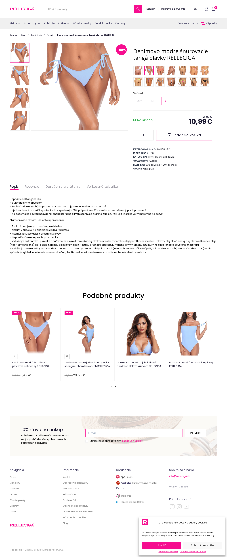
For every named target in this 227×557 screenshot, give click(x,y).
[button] (206, 9)
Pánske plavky (17, 500)
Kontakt (151, 8)
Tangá (50, 35)
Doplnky (14, 505)
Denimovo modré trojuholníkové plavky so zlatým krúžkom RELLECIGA (139, 364)
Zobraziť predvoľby (202, 545)
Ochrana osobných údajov (193, 551)
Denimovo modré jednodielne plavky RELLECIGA (191, 364)
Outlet (13, 511)
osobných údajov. (132, 441)
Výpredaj (211, 23)
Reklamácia (69, 494)
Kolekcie (14, 488)
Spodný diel (36, 35)
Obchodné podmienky (75, 505)
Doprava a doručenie (173, 8)
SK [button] (195, 8)
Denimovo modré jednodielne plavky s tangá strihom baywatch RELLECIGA (87, 364)
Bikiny (24, 35)
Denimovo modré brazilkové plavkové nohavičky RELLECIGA (31, 364)
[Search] (138, 9)
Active (13, 494)
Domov (13, 35)
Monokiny (15, 482)
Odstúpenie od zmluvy (75, 482)
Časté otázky (70, 500)
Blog (65, 523)
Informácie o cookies (168, 551)
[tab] (111, 386)
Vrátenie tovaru (188, 23)
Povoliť (162, 545)
